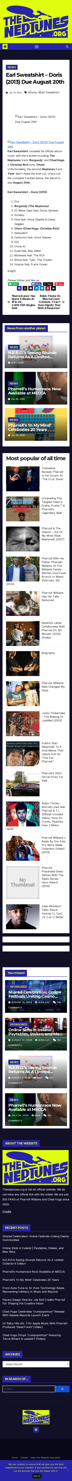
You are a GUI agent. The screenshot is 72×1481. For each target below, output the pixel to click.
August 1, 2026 (21, 1077)
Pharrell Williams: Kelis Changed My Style (53, 686)
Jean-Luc (44, 1002)
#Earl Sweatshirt (48, 92)
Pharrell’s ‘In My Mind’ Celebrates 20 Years (29, 427)
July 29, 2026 (20, 1115)
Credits (7, 1211)
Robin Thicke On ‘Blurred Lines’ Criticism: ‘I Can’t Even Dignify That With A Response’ (49, 302)
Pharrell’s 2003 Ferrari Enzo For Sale (52, 777)
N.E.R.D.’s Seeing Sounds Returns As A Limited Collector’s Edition (32, 356)
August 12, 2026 (22, 1040)
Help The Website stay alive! (45, 1457)
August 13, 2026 (22, 1002)
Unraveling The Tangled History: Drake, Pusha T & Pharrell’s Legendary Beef (53, 506)
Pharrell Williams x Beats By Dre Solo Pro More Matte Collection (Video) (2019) (54, 845)
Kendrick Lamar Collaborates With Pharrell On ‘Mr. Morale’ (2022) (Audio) (53, 630)
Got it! (36, 1476)
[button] (67, 46)
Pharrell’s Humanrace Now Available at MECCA (34, 390)
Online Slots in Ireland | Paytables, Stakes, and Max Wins (34, 1034)
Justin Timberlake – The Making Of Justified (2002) (53, 716)
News (12, 67)
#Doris (32, 92)
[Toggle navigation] (36, 46)
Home (15, 1457)
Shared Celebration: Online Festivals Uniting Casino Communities (34, 996)
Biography (48, 653)
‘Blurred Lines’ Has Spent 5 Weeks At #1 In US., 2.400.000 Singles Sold (23, 302)
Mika (40, 1077)
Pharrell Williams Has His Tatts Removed (52, 596)
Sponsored (18, 986)
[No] (67, 1470)
